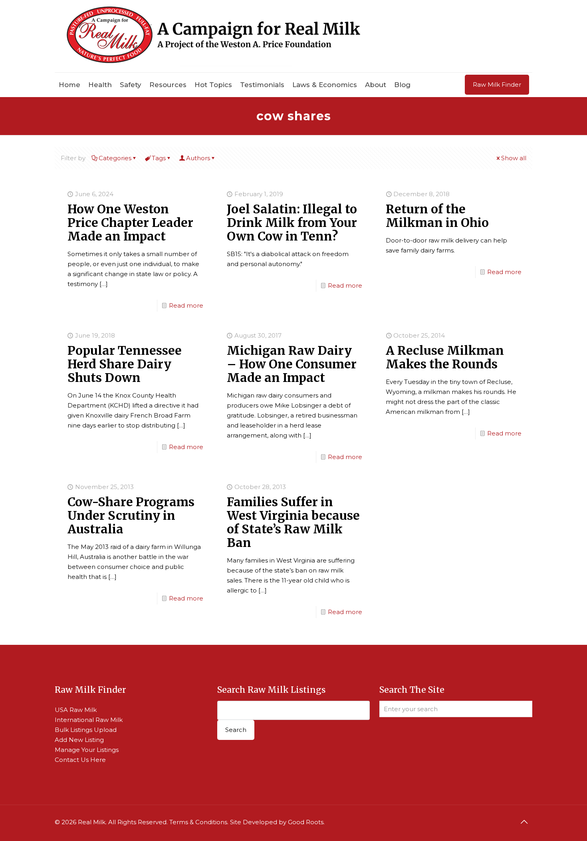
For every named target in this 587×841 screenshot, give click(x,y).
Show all (513, 158)
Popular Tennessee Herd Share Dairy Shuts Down (124, 364)
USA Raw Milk (76, 710)
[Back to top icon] (524, 821)
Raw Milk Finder (497, 84)
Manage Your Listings (87, 750)
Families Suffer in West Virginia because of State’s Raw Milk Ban (293, 522)
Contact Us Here (80, 759)
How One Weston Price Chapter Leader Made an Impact (130, 222)
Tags (159, 158)
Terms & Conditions (198, 822)
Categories (115, 158)
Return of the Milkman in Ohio (437, 215)
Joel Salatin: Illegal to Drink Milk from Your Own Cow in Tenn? (292, 222)
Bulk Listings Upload (86, 730)
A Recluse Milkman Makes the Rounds (445, 357)
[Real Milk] (213, 36)
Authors (198, 158)
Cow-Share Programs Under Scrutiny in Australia (130, 515)
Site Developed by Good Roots (276, 822)
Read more (186, 305)
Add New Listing (79, 740)
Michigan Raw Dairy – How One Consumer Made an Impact (292, 364)
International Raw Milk (89, 720)
